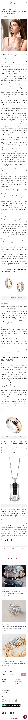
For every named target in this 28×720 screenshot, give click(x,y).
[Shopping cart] (26, 2)
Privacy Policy (5, 692)
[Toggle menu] (1, 2)
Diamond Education (6, 683)
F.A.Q (3, 688)
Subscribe (24, 674)
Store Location (18, 681)
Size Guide (4, 686)
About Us (17, 686)
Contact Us (4, 681)
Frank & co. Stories (19, 683)
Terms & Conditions (6, 690)
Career (16, 688)
